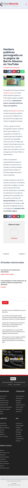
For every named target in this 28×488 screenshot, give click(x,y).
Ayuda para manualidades (6, 407)
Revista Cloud (19, 409)
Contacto (10, 384)
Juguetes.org (19, 430)
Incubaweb (18, 402)
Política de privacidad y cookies (14, 485)
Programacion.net (20, 396)
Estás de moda (3, 425)
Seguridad (11, 274)
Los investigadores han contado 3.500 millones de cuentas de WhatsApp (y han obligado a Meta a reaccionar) (13, 331)
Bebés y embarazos (4, 427)
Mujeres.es (2, 434)
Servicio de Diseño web (19, 382)
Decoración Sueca (4, 400)
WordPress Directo (20, 405)
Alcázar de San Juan (4, 452)
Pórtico (1, 413)
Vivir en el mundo (4, 436)
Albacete (2, 450)
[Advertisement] (14, 26)
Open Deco (2, 398)
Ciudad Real (2, 459)
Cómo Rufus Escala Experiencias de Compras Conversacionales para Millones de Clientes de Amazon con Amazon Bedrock (14, 317)
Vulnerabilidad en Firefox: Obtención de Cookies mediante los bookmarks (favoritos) (13, 282)
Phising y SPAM (4, 274)
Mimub (1, 411)
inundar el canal (16, 111)
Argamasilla (2, 454)
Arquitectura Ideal (4, 402)
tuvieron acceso (8, 93)
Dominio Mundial (19, 425)
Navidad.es (18, 427)
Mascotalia (18, 434)
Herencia (2, 465)
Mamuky (2, 432)
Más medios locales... (5, 468)
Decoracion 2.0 (3, 396)
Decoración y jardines (5, 409)
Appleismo (18, 400)
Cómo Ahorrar (19, 436)
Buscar (5, 302)
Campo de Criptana (4, 457)
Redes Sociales (19, 407)
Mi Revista (18, 441)
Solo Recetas (3, 423)
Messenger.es (19, 398)
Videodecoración (4, 405)
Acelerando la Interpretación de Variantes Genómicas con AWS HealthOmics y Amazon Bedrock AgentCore (13, 324)
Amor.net (2, 430)
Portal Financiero (20, 438)
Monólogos (18, 432)
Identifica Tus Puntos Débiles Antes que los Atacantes (14, 311)
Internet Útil (18, 411)
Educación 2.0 (19, 423)
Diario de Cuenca (4, 461)
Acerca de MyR (16, 384)
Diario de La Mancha (4, 463)
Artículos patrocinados (7, 382)
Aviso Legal (14, 483)
